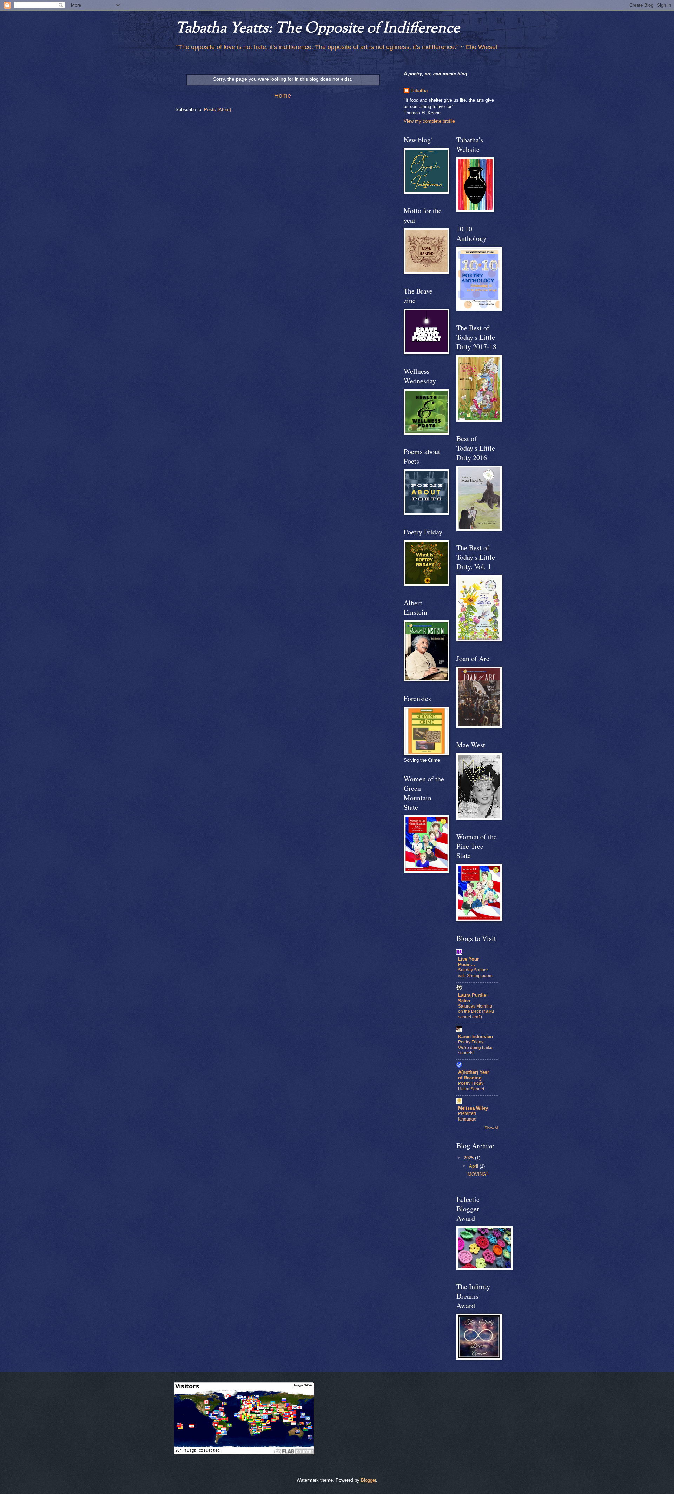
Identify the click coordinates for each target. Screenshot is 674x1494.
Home (282, 95)
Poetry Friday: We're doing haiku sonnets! (475, 1047)
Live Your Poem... (468, 961)
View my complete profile (429, 121)
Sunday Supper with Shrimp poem (475, 973)
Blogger (368, 1480)
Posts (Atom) (217, 109)
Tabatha (419, 90)
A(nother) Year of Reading (473, 1075)
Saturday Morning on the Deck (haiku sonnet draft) (476, 1012)
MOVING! (478, 1174)
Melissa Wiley (473, 1108)
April (474, 1166)
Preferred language (467, 1116)
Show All (491, 1128)
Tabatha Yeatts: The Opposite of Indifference (318, 28)
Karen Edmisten (475, 1036)
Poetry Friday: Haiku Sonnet (471, 1086)
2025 (469, 1157)
